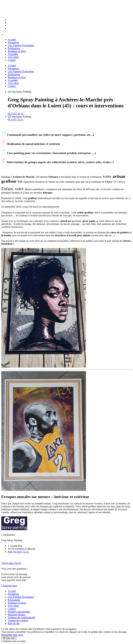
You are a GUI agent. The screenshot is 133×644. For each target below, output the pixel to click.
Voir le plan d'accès (11, 563)
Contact (12, 608)
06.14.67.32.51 (21, 551)
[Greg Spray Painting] (2, 34)
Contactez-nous (9, 585)
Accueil (12, 591)
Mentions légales (16, 614)
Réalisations (14, 600)
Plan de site (13, 623)
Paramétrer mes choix (12, 634)
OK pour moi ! (9, 638)
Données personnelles (19, 611)
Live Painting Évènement (21, 597)
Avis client (13, 605)
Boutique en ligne (17, 602)
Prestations (13, 594)
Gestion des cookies (18, 620)
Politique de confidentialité (21, 617)
